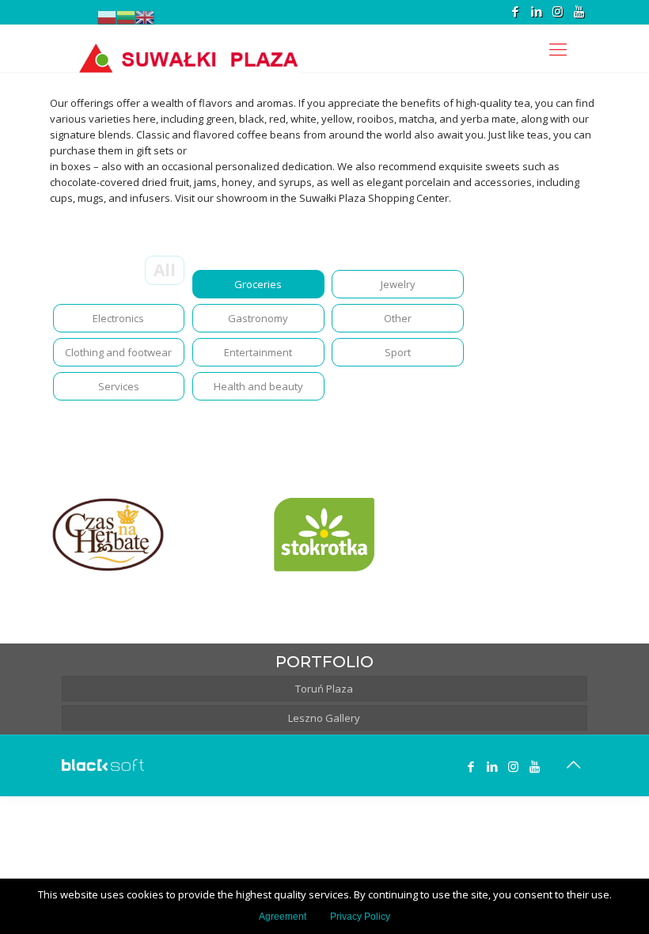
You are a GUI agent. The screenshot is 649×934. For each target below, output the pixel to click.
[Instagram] (557, 11)
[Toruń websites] (103, 767)
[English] (144, 17)
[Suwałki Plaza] (188, 48)
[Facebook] (515, 11)
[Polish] (106, 17)
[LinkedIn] (536, 11)
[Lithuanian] (125, 17)
